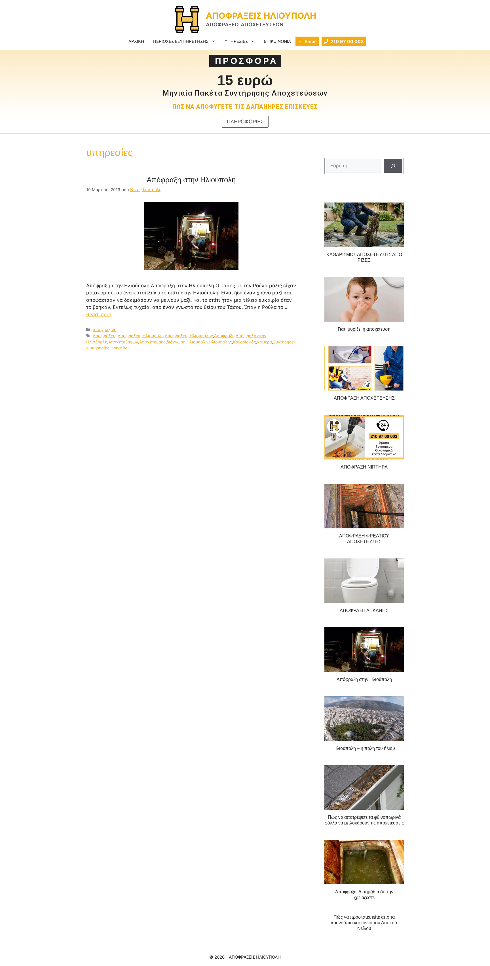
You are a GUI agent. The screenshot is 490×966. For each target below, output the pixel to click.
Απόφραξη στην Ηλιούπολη (191, 180)
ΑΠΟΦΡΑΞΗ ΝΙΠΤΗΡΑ (364, 467)
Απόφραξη (224, 335)
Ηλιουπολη (197, 341)
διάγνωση (176, 341)
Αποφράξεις (105, 335)
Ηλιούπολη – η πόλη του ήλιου (364, 748)
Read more (98, 314)
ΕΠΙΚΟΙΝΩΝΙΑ (277, 41)
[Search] (393, 166)
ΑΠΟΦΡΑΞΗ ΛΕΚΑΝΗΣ (364, 610)
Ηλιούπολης (220, 341)
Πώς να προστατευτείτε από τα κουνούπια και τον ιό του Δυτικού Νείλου (364, 923)
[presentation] (364, 225)
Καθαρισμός (244, 341)
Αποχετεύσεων (123, 341)
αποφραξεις (104, 329)
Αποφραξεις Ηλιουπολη (141, 335)
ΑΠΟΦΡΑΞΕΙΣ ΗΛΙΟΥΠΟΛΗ (261, 15)
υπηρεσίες (99, 347)
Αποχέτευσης (152, 341)
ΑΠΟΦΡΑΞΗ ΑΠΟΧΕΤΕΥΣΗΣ (364, 398)
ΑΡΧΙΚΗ (136, 41)
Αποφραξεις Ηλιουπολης (189, 335)
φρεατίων (120, 347)
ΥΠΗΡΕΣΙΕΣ (236, 41)
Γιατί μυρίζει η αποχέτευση (364, 329)
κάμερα (264, 341)
